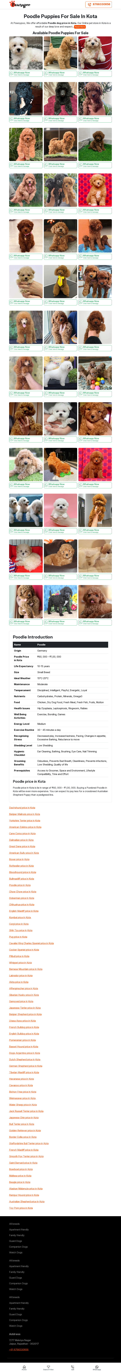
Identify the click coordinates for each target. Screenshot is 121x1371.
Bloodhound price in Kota (22, 872)
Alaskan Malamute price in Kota (25, 1188)
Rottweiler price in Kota (21, 865)
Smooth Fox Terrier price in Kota (26, 1156)
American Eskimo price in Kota (25, 827)
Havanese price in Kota (21, 1078)
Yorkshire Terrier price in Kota (24, 820)
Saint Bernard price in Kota (23, 1162)
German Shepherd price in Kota (25, 1065)
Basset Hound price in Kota (23, 1046)
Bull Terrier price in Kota (21, 1124)
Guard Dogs (15, 1241)
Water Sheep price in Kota (23, 1104)
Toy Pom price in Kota (21, 1208)
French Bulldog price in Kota (24, 1027)
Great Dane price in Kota (22, 846)
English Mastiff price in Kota (23, 910)
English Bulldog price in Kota (24, 1033)
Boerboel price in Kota (21, 1169)
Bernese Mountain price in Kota (25, 969)
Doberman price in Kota (21, 898)
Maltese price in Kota (20, 1175)
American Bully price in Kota (24, 852)
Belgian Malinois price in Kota (24, 814)
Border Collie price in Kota (22, 1136)
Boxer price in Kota (19, 859)
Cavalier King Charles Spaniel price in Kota (31, 943)
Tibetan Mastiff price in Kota (24, 1072)
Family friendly (16, 1235)
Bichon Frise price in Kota (22, 1091)
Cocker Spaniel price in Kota (24, 949)
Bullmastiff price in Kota (21, 878)
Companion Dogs (18, 1246)
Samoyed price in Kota (21, 1001)
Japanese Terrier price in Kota (25, 1007)
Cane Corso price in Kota (22, 833)
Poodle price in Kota (20, 885)
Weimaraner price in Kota (22, 1098)
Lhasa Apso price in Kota (22, 1020)
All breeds (14, 1223)
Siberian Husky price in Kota (24, 994)
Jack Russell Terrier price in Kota (26, 1111)
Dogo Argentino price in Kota (24, 1053)
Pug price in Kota (18, 936)
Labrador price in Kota (20, 975)
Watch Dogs (15, 1252)
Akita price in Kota (18, 982)
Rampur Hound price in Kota (24, 1195)
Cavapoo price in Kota (21, 1085)
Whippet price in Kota (20, 962)
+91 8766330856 (18, 1349)
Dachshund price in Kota (22, 807)
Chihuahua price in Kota (21, 904)
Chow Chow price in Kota (22, 891)
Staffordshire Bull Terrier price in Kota (29, 1143)
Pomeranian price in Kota (22, 1040)
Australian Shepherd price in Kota (26, 1201)
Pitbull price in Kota (19, 956)
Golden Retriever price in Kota (25, 1130)
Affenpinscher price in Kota (23, 988)
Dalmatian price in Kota (21, 839)
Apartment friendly (19, 1229)
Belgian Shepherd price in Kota (25, 1014)
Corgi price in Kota (18, 923)
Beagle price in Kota (19, 1182)
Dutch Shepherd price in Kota (24, 1059)
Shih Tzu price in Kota (20, 930)
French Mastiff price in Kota (23, 1149)
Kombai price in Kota (20, 917)
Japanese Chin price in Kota (24, 1117)
